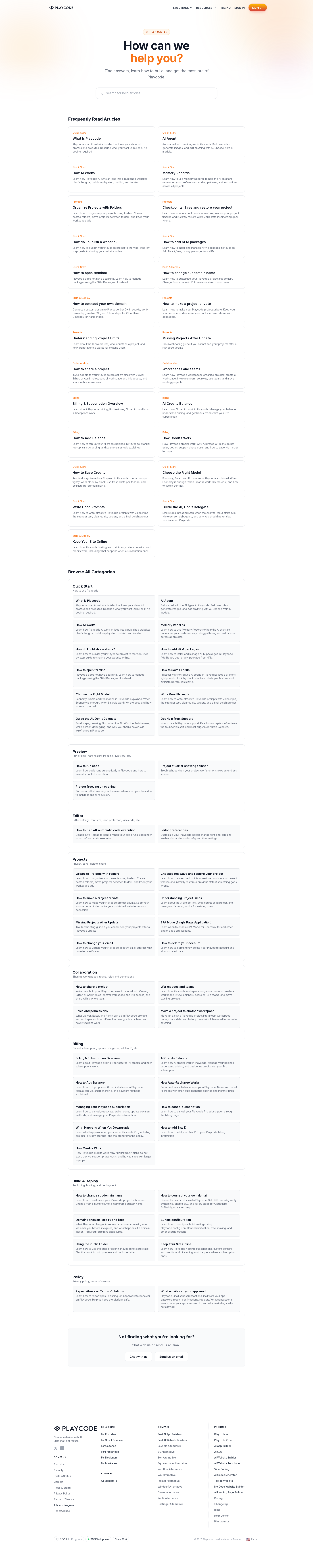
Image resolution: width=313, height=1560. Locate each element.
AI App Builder (222, 1445)
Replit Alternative (168, 1498)
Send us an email (171, 1356)
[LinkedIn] (62, 1448)
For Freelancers (110, 1451)
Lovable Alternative (169, 1445)
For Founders (108, 1434)
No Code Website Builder (229, 1486)
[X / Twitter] (55, 1448)
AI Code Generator (225, 1474)
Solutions (181, 7)
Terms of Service (64, 1499)
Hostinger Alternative (170, 1504)
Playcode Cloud (223, 1440)
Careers (58, 1481)
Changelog (221, 1504)
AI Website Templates (227, 1463)
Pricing (225, 7)
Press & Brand (62, 1487)
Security (59, 1470)
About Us (59, 1464)
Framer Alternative (169, 1480)
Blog (217, 1509)
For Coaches (108, 1445)
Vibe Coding (221, 1469)
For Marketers (109, 1463)
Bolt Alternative (167, 1457)
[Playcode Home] (61, 7)
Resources (204, 7)
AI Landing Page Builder (228, 1492)
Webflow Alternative (170, 1469)
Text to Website (223, 1480)
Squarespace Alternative (172, 1463)
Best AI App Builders (170, 1434)
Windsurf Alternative (170, 1486)
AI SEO (218, 1451)
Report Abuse (62, 1510)
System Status (62, 1476)
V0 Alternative (166, 1451)
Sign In (239, 7)
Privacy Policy (62, 1493)
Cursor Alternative (168, 1492)
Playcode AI (221, 1434)
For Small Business (112, 1440)
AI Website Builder (225, 1457)
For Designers (109, 1457)
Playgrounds (221, 1521)
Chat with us (138, 1356)
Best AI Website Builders (172, 1440)
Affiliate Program (64, 1505)
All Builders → (109, 1480)
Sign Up (257, 7)
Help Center (221, 1515)
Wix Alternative (167, 1474)
